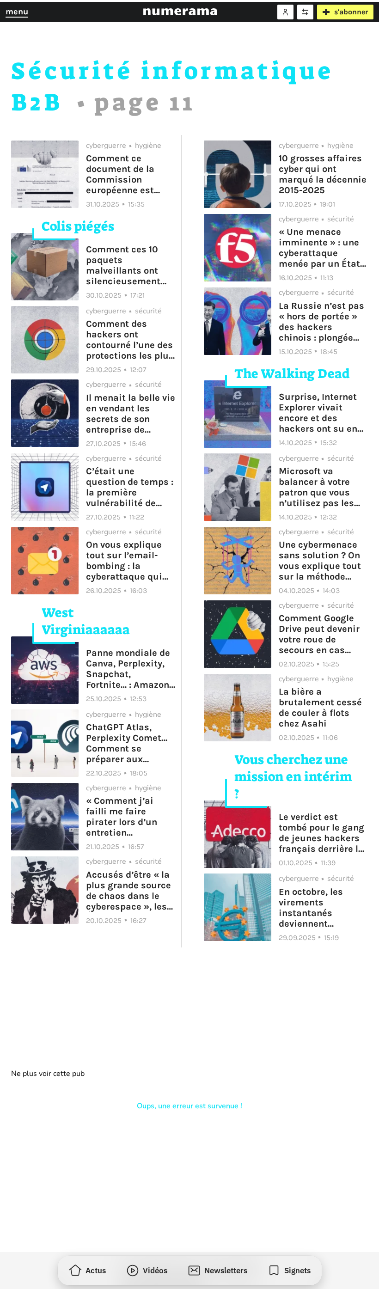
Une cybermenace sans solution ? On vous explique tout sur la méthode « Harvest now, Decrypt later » (320, 560)
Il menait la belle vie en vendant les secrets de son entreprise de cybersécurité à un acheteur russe (130, 413)
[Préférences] (305, 12)
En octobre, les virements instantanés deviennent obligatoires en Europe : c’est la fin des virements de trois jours (321, 907)
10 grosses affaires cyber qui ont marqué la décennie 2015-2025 (323, 174)
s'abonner (351, 11)
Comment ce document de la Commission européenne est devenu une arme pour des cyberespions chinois (124, 174)
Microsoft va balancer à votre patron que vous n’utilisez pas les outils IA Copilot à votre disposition (318, 487)
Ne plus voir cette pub (48, 1074)
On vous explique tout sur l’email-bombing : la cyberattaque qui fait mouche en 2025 (124, 560)
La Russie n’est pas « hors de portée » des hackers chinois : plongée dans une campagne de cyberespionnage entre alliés (321, 321)
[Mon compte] (285, 12)
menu (17, 11)
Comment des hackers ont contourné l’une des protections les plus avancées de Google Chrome (130, 339)
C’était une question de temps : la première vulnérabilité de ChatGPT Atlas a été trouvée (129, 487)
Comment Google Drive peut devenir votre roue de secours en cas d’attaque (319, 634)
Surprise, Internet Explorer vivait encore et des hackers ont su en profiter (318, 412)
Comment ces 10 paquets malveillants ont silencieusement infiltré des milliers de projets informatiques (128, 265)
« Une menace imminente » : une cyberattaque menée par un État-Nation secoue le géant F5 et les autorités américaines (321, 247)
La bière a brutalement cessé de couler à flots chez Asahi (320, 707)
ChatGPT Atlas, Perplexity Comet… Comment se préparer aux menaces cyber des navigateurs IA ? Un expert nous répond (129, 743)
